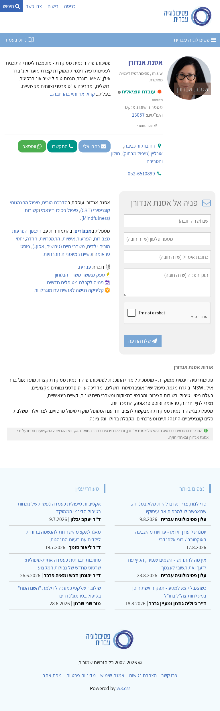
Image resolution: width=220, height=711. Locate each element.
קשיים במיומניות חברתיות (68, 254)
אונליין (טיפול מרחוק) (142, 153)
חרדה (31, 238)
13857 (138, 114)
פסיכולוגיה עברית (192, 40)
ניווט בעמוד (16, 39)
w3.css (123, 688)
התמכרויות (50, 238)
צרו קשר (34, 6)
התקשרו (60, 146)
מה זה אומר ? (145, 126)
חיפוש (9, 6)
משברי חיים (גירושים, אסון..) (58, 246)
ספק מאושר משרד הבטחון (80, 274)
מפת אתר (52, 675)
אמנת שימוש (112, 675)
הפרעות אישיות (77, 238)
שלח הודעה (140, 341)
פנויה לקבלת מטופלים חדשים (75, 282)
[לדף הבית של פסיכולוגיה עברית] (188, 16)
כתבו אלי (92, 146)
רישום (53, 6)
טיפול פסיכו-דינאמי (59, 210)
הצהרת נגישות (143, 675)
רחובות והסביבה (139, 145)
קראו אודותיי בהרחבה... (72, 94)
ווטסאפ (29, 146)
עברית (85, 267)
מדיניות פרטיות (81, 675)
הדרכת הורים (55, 202)
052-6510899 (141, 173)
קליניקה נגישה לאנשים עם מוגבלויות (69, 290)
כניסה (69, 6)
